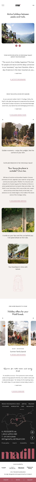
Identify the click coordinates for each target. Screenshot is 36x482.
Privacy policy (5, 443)
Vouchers (5, 406)
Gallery (30, 479)
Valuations (30, 406)
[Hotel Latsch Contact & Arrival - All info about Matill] (18, 419)
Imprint (15, 443)
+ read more (18, 73)
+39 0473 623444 (9, 437)
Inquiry (6, 479)
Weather (31, 403)
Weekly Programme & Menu (11, 403)
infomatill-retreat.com (13, 439)
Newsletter (15, 406)
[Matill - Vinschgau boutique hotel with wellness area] (18, 5)
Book (18, 479)
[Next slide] (20, 46)
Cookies (32, 443)
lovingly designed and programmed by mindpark (18, 474)
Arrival (24, 403)
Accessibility (23, 443)
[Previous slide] (16, 46)
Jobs (22, 406)
